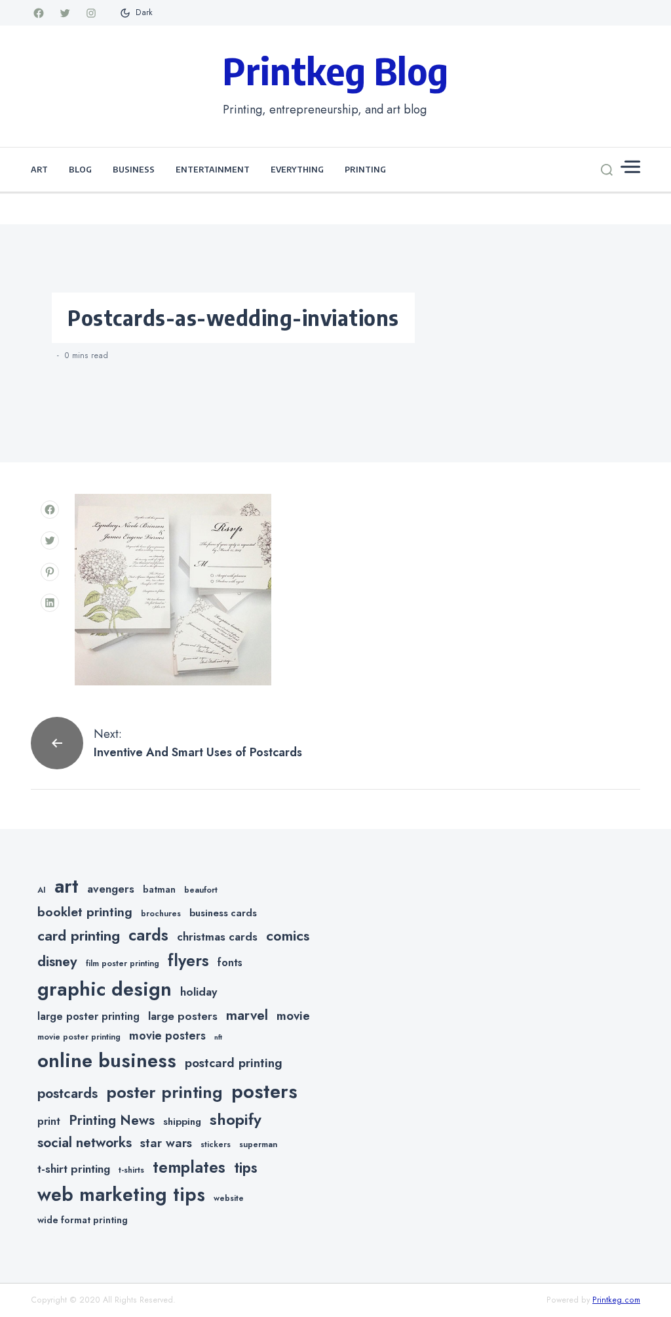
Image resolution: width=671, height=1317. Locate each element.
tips (246, 1168)
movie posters (167, 1035)
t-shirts (131, 1170)
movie (293, 1015)
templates (189, 1167)
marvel (247, 1015)
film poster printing (122, 963)
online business (106, 1060)
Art (39, 169)
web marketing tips (121, 1194)
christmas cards (217, 936)
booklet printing (84, 911)
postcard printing (233, 1063)
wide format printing (82, 1219)
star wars (166, 1143)
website (229, 1198)
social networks (84, 1142)
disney (57, 961)
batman (159, 889)
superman (258, 1144)
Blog (80, 169)
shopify (235, 1119)
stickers (216, 1144)
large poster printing (88, 1016)
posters (264, 1091)
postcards (67, 1093)
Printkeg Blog (335, 70)
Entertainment (213, 169)
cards (148, 934)
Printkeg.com (616, 1300)
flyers (188, 960)
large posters (183, 1016)
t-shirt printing (73, 1169)
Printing (365, 169)
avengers (110, 889)
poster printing (164, 1092)
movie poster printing (79, 1037)
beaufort (201, 890)
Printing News (112, 1120)
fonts (230, 962)
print (48, 1121)
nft (218, 1037)
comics (287, 935)
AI (41, 890)
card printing (78, 935)
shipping (182, 1121)
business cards (223, 913)
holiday (198, 992)
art (66, 886)
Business (134, 169)
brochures (161, 914)
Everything (297, 169)
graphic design (104, 989)
